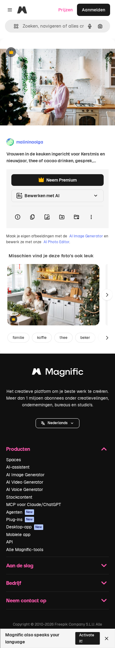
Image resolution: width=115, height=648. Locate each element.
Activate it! (86, 638)
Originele (40, 53)
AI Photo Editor (56, 242)
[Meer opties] (91, 217)
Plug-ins (19, 519)
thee (63, 337)
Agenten (19, 512)
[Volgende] (107, 294)
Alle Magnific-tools (24, 549)
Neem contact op (26, 600)
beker (85, 337)
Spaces (13, 459)
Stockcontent (19, 497)
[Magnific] (57, 373)
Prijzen (65, 10)
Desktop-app (24, 527)
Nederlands (57, 422)
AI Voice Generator (24, 489)
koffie (42, 337)
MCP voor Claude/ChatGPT (33, 504)
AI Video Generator (24, 482)
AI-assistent (17, 467)
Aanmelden (93, 10)
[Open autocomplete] (13, 26)
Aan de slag (19, 565)
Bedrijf (13, 583)
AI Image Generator (86, 236)
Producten (18, 449)
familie (18, 337)
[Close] (106, 638)
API (9, 542)
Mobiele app (18, 534)
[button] (57, 423)
